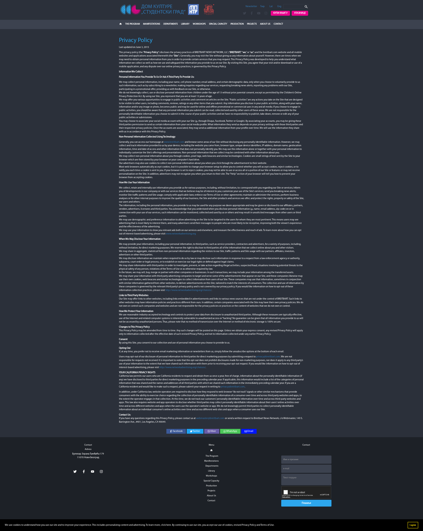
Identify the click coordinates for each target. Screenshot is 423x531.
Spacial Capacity (218, 24)
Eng (279, 6)
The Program (132, 24)
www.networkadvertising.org (181, 234)
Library (185, 24)
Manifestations (151, 24)
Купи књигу (280, 13)
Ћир (262, 6)
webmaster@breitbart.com (210, 418)
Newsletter (251, 6)
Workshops (199, 24)
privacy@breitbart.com (268, 357)
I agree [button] (413, 525)
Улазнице (300, 13)
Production (237, 24)
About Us (265, 24)
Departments (170, 24)
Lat (271, 6)
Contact (278, 24)
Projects (252, 24)
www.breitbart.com (174, 142)
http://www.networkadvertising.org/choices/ (188, 290)
